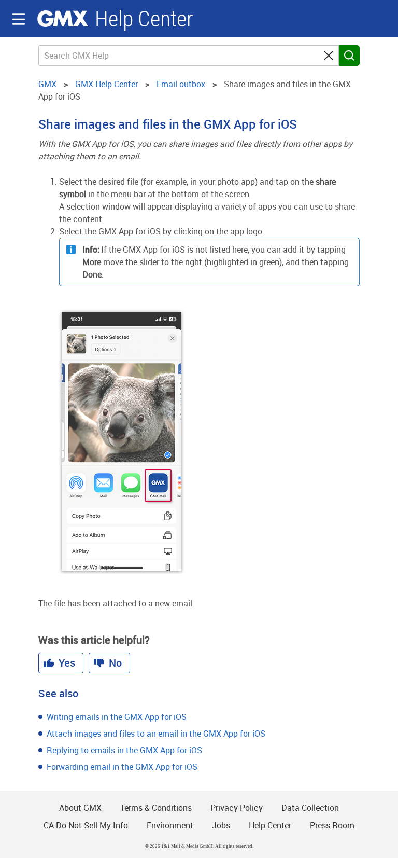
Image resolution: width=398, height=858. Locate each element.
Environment (170, 825)
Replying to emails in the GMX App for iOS (124, 750)
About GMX (80, 807)
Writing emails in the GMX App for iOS (117, 717)
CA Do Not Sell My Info (86, 825)
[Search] (349, 55)
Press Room (332, 825)
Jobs (221, 825)
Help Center (144, 19)
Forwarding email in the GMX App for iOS (122, 766)
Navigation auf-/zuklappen (18, 19)
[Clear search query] (328, 55)
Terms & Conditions (156, 807)
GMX (62, 18)
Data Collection (310, 807)
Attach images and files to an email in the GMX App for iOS (156, 733)
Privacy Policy (236, 807)
